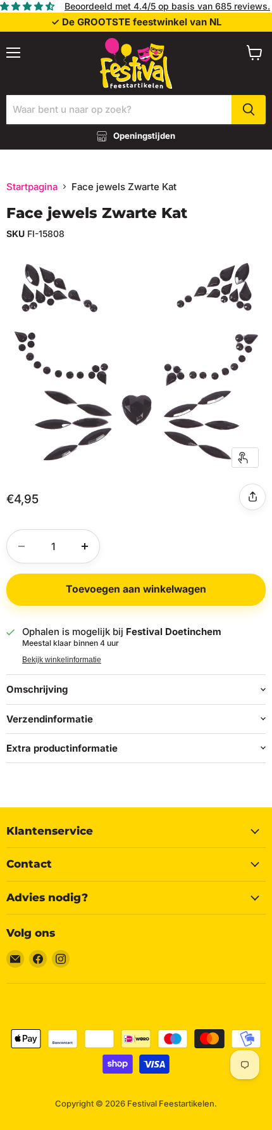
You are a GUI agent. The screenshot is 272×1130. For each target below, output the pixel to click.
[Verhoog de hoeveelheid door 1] (84, 546)
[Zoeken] (249, 109)
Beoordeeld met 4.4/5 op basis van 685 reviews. (167, 6)
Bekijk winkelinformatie (61, 659)
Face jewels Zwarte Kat (96, 213)
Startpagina (32, 186)
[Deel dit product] (252, 497)
